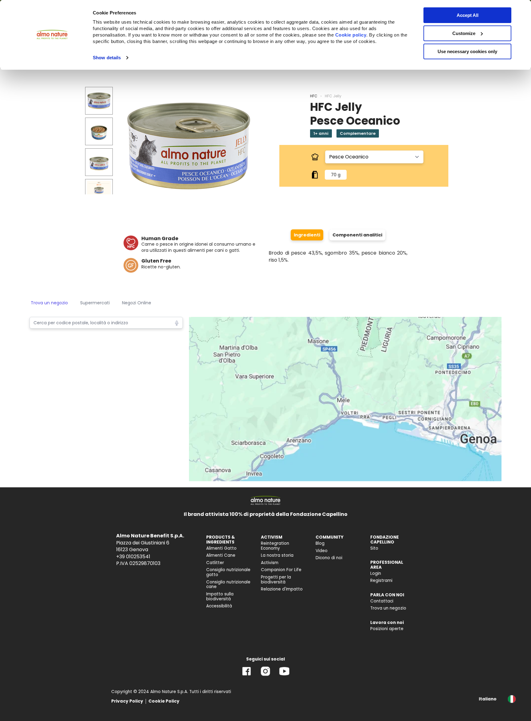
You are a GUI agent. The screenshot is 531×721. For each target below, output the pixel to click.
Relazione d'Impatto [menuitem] (282, 589)
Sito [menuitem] (374, 548)
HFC (313, 96)
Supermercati (95, 303)
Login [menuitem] (375, 573)
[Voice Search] (176, 322)
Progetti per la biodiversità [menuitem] (276, 579)
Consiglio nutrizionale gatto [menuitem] (228, 572)
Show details (107, 57)
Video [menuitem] (322, 551)
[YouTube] (284, 676)
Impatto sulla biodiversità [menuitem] (220, 596)
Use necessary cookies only (467, 51)
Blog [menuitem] (320, 543)
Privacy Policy (127, 701)
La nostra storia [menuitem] (277, 555)
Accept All (467, 15)
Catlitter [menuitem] (215, 563)
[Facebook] (246, 676)
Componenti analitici (357, 235)
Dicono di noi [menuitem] (329, 558)
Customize (463, 33)
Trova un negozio (49, 303)
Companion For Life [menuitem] (281, 570)
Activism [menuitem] (269, 563)
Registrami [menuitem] (381, 580)
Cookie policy (351, 34)
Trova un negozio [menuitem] (388, 608)
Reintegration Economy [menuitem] (275, 545)
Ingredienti (307, 235)
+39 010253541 (133, 556)
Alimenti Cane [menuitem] (220, 555)
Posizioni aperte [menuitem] (386, 629)
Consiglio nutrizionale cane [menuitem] (228, 584)
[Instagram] (265, 676)
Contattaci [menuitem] (381, 601)
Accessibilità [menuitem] (219, 606)
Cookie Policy (163, 701)
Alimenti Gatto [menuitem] (221, 548)
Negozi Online (136, 303)
